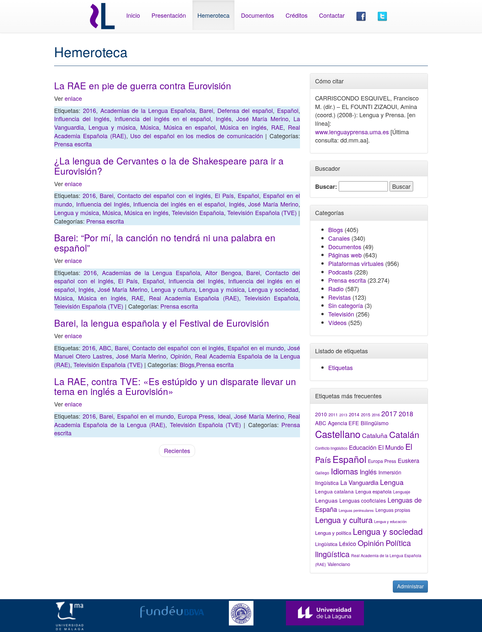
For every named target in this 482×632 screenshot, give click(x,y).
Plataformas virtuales (356, 263)
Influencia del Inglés (82, 118)
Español (287, 110)
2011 (333, 415)
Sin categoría (345, 305)
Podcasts (340, 272)
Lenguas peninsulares (356, 510)
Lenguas (326, 500)
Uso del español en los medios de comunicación (196, 135)
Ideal (224, 416)
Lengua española (373, 491)
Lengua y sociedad (273, 289)
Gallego (322, 472)
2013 (343, 414)
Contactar (332, 15)
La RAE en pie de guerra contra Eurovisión (142, 85)
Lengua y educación (390, 521)
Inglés (223, 118)
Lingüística (326, 543)
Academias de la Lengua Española (147, 110)
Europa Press (196, 416)
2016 (89, 110)
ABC (105, 347)
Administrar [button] (410, 586)
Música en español (189, 127)
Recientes (177, 450)
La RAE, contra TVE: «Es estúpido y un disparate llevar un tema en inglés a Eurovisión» (175, 386)
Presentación (168, 15)
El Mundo (391, 447)
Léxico (347, 543)
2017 (389, 413)
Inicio (133, 15)
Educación (362, 447)
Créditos (297, 15)
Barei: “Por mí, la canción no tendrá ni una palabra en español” (164, 242)
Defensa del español (245, 110)
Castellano (337, 434)
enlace (73, 98)
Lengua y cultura (173, 289)
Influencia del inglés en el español (162, 118)
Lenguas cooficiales (362, 500)
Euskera (408, 460)
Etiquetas (340, 367)
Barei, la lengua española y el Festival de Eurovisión (161, 322)
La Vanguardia (359, 482)
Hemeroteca (213, 15)
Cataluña (375, 435)
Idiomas (344, 471)
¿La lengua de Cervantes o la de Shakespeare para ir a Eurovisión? (169, 165)
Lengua (392, 482)
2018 (406, 413)
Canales (339, 238)
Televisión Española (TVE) (262, 212)
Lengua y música (112, 127)
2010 (321, 414)
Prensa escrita (73, 144)
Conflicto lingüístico (331, 448)
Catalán (404, 434)
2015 (365, 414)
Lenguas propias (392, 510)
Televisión (341, 314)
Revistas (339, 297)
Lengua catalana (334, 491)
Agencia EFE (343, 423)
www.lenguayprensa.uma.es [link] (352, 131)
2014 (354, 414)
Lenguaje (401, 492)
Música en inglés (243, 127)
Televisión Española (198, 212)
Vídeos (337, 322)
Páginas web (345, 255)
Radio (336, 288)
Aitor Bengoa (223, 272)
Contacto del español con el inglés (164, 195)
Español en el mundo (256, 347)
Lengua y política (333, 532)
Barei (206, 110)
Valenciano (339, 564)
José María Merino (262, 118)
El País (224, 195)
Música (149, 127)
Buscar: (326, 187)
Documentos (257, 15)
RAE (277, 127)
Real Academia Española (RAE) (194, 298)
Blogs (187, 364)
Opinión (181, 356)
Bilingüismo (375, 423)
